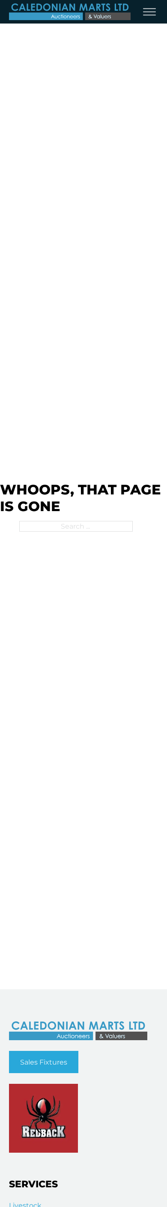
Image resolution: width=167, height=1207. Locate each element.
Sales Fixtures (43, 1062)
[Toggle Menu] (149, 12)
